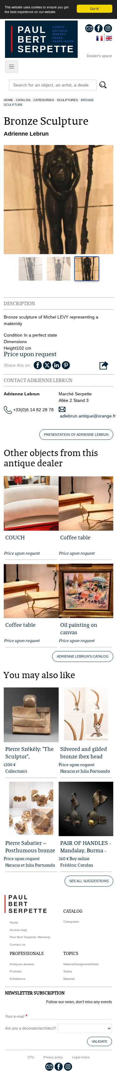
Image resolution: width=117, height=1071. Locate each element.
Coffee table (75, 537)
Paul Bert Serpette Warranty (30, 937)
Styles (67, 971)
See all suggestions (89, 881)
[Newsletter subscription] (89, 28)
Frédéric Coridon (76, 865)
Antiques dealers (22, 964)
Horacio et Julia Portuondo (85, 771)
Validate (99, 1041)
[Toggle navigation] (11, 66)
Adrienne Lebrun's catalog (83, 656)
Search (106, 85)
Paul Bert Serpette (45, 39)
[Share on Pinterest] (66, 364)
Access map (18, 930)
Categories (43, 100)
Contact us (17, 944)
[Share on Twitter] (47, 364)
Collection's (16, 771)
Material (69, 978)
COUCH (15, 537)
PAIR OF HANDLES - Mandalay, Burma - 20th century (85, 850)
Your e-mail (14, 1016)
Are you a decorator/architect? (30, 1028)
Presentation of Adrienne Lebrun (76, 434)
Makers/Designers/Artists (81, 964)
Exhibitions (17, 978)
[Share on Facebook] (38, 364)
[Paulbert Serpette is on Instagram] (108, 28)
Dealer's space (99, 56)
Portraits (16, 971)
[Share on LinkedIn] (56, 364)
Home (8, 100)
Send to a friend (104, 366)
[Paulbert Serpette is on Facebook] (99, 28)
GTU (30, 1057)
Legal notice (81, 1057)
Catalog (23, 100)
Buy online (80, 858)
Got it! (94, 8)
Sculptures (67, 100)
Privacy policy (53, 1057)
